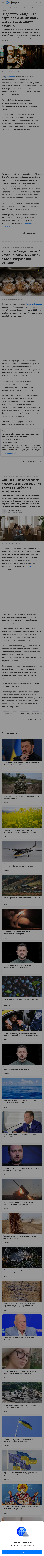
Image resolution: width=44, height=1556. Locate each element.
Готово (22, 1552)
